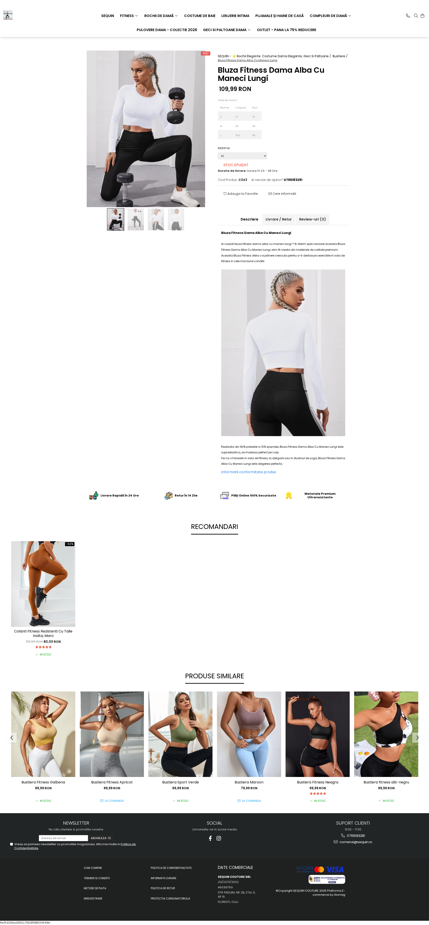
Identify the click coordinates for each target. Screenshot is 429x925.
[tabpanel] (145, 129)
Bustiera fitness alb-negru (386, 782)
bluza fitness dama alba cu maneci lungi (263, 244)
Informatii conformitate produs (248, 472)
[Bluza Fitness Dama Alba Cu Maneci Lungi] (145, 129)
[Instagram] (219, 838)
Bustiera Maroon (249, 782)
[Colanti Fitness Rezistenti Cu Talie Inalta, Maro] (43, 584)
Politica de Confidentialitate (171, 868)
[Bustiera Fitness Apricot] (112, 734)
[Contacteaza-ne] (408, 15)
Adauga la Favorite (242, 193)
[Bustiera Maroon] (249, 734)
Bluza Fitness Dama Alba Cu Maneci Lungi (308, 447)
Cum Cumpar (93, 868)
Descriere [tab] (249, 219)
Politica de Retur (163, 888)
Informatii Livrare (163, 878)
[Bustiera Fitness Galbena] (43, 734)
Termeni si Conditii (97, 878)
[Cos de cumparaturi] (422, 15)
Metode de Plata (95, 888)
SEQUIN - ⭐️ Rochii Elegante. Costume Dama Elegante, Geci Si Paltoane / (275, 56)
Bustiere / (341, 56)
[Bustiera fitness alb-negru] (386, 734)
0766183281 (355, 835)
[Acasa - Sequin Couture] (25, 15)
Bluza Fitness (242, 255)
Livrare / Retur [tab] (279, 219)
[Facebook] (210, 838)
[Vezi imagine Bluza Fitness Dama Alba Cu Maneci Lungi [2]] (156, 219)
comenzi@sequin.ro (355, 842)
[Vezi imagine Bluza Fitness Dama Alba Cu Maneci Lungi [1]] (136, 219)
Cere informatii (284, 193)
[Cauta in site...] (416, 15)
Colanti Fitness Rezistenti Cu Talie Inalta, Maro (43, 634)
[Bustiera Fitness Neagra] (318, 734)
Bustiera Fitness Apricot (112, 782)
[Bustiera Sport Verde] (180, 734)
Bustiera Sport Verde (180, 782)
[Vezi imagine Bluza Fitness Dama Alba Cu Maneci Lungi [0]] (116, 219)
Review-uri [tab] (312, 219)
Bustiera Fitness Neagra (317, 782)
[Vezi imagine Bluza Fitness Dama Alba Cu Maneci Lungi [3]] (176, 219)
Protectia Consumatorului (170, 898)
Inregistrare (93, 898)
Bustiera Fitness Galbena (43, 782)
